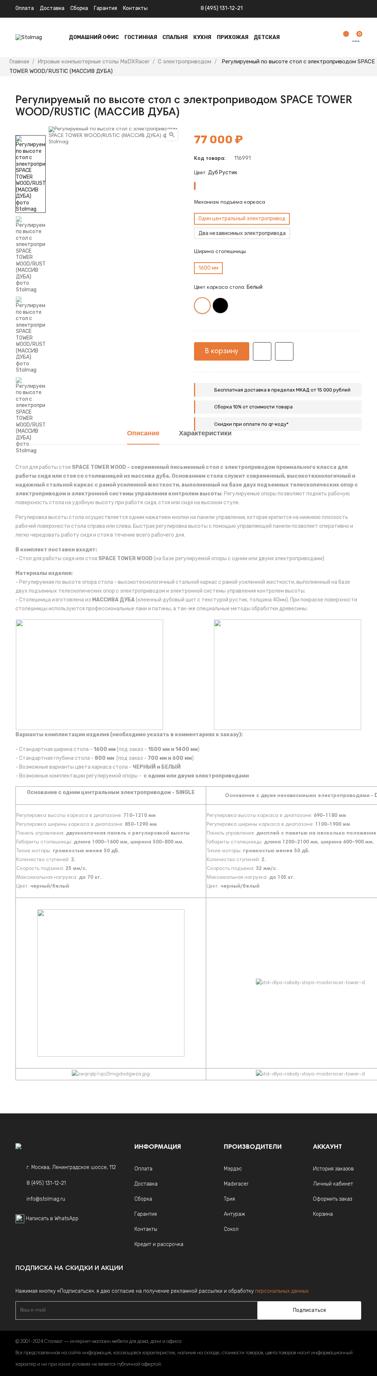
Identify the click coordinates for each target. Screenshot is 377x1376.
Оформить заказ (332, 1199)
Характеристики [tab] (205, 434)
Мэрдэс (233, 1169)
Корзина (323, 1214)
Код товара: (209, 158)
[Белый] (202, 307)
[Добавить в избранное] (262, 351)
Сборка (79, 8)
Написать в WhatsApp (52, 1218)
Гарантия (105, 8)
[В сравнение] (284, 351)
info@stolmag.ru (46, 1199)
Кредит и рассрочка (158, 1244)
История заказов (333, 1169)
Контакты (145, 1229)
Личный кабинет (333, 1184)
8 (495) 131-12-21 (222, 8)
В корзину (221, 351)
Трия (229, 1199)
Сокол (231, 1229)
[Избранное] (342, 38)
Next (30, 130)
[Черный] (220, 307)
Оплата (24, 8)
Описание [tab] (143, 434)
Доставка (52, 8)
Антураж (234, 1214)
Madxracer (236, 1184)
